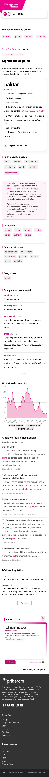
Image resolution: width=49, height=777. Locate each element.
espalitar (33, 167)
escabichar (10, 167)
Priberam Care (7, 764)
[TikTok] (13, 706)
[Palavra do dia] (43, 618)
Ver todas (24, 603)
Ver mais (24, 374)
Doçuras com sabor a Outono (15, 548)
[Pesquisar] (14, 14)
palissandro (10, 256)
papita (38, 230)
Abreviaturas (6, 732)
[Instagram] (8, 706)
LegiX (4, 758)
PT (5, 14)
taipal (7, 278)
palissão (23, 256)
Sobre (4, 726)
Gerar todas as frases (14, 54)
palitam (17, 235)
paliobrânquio (11, 252)
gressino (8, 334)
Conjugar (10, 93)
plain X (4, 761)
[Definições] (41, 14)
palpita (8, 230)
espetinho (8, 295)
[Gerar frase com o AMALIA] (6, 123)
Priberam (5, 752)
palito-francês (31, 161)
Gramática (6, 735)
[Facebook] (4, 706)
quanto (18, 36)
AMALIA (11, 189)
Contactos (6, 749)
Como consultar (8, 729)
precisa (28, 36)
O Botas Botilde (9, 447)
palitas (28, 235)
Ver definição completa (34, 669)
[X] (22, 706)
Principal (5, 720)
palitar (8, 261)
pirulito (22, 167)
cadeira (6, 36)
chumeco (41, 36)
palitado (17, 161)
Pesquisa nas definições (11, 723)
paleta (17, 230)
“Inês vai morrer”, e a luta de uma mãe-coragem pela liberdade (20, 476)
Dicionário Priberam (11, 49)
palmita (27, 230)
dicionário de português (16, 690)
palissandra (26, 252)
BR (9, 14)
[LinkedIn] (17, 706)
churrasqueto (10, 316)
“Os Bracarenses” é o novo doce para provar (22, 520)
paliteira (18, 261)
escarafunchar (11, 173)
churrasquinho (10, 305)
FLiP (3, 755)
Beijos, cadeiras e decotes (14, 499)
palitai (7, 235)
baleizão (7, 355)
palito (7, 161)
